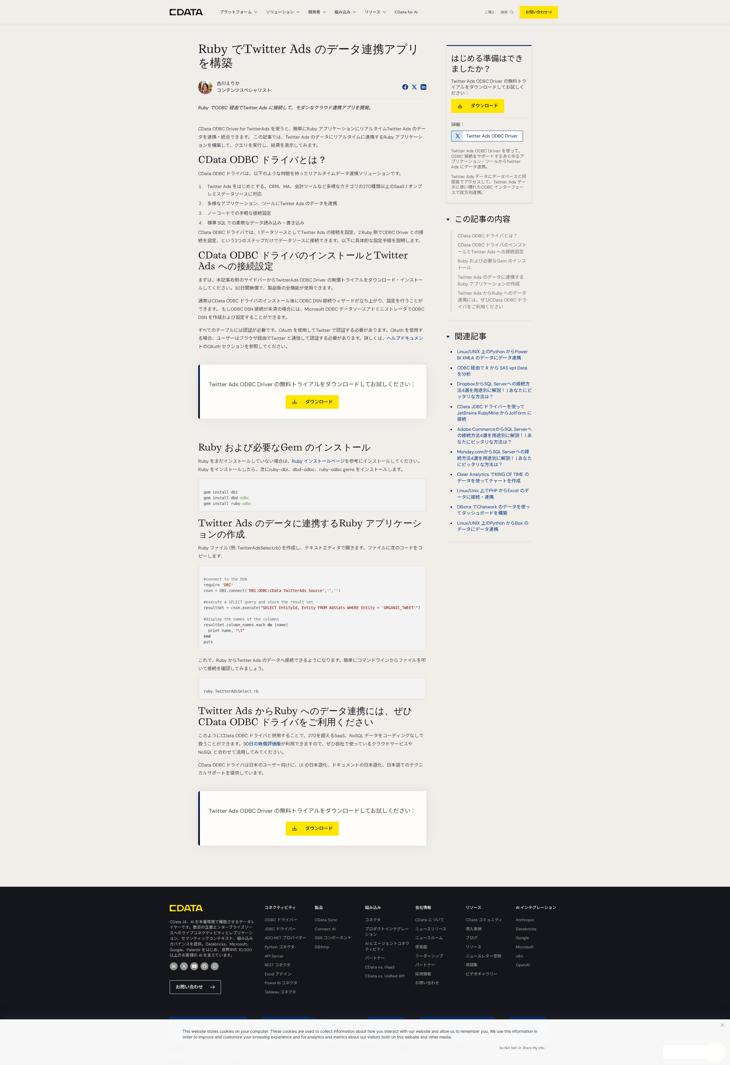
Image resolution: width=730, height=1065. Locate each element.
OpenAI (523, 964)
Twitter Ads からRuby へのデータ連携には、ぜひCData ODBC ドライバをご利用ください (492, 300)
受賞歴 (421, 946)
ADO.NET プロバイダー (285, 937)
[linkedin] (174, 966)
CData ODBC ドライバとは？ (488, 236)
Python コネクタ (280, 946)
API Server (274, 956)
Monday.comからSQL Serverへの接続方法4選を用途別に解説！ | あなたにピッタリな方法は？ (494, 458)
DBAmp (322, 946)
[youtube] (194, 966)
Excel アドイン (278, 974)
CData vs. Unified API (384, 976)
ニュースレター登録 (483, 956)
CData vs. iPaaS (380, 967)
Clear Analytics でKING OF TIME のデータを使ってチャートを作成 (493, 477)
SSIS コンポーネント (333, 937)
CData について (429, 919)
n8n (519, 956)
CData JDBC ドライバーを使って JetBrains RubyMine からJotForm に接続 (494, 413)
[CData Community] (215, 966)
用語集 (472, 964)
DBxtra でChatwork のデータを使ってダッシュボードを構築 (493, 510)
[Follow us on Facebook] (405, 87)
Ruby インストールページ (318, 461)
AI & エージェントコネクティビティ (387, 946)
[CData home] (190, 12)
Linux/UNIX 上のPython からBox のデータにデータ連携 (492, 526)
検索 (504, 12)
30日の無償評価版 (262, 744)
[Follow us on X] (414, 87)
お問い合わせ (537, 12)
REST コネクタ (278, 964)
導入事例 (474, 928)
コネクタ (373, 919)
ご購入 (490, 12)
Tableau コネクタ (280, 992)
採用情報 (423, 974)
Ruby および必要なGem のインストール (492, 264)
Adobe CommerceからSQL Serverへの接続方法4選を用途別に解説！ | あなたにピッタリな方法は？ (494, 435)
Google (522, 937)
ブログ (472, 937)
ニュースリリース (431, 928)
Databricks (526, 928)
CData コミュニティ (484, 919)
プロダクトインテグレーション (387, 931)
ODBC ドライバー (281, 919)
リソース (473, 946)
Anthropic (525, 919)
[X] (184, 966)
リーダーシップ (429, 956)
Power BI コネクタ (281, 982)
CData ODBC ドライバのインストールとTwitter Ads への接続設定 (492, 248)
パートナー (375, 958)
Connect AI (325, 928)
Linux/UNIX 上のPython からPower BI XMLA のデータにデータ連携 (492, 355)
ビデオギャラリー (482, 974)
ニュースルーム (429, 937)
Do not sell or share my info (521, 1048)
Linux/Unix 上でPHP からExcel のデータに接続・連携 (493, 494)
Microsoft (525, 946)
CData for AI (406, 12)
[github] (204, 966)
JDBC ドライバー (280, 928)
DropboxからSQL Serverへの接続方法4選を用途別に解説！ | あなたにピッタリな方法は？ (494, 390)
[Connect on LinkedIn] (423, 87)
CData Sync (326, 919)
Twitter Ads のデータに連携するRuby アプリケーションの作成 (491, 280)
